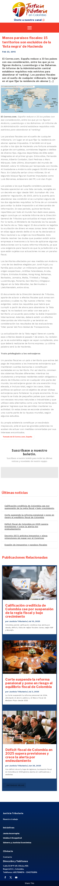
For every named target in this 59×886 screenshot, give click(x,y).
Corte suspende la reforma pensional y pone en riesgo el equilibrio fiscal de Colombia (29, 516)
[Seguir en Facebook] (5, 877)
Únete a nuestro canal (28, 19)
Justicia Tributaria (18, 621)
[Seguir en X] (11, 877)
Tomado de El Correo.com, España (17, 437)
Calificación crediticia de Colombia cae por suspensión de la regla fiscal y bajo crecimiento (29, 507)
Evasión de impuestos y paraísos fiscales (26, 545)
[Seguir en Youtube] (16, 877)
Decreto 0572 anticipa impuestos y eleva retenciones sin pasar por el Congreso (26, 536)
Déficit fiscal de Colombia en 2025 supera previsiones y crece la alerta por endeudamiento (26, 526)
